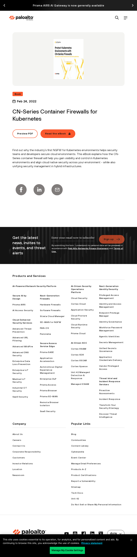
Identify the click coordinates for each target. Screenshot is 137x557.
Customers (18, 457)
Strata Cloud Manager (52, 316)
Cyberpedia (77, 452)
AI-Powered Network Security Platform (34, 286)
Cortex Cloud (78, 304)
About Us (17, 434)
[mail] (57, 189)
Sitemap (76, 487)
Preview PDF (25, 133)
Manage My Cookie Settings (67, 550)
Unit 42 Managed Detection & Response (80, 375)
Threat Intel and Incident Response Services (109, 381)
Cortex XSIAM (78, 349)
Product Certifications (83, 475)
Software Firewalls (50, 310)
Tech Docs (77, 493)
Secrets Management (111, 342)
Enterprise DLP (48, 379)
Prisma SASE (47, 352)
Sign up (109, 239)
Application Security (82, 310)
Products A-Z (78, 469)
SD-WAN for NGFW (50, 322)
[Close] (131, 540)
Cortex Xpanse (79, 366)
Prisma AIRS (19, 304)
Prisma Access (48, 385)
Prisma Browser (48, 390)
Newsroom (18, 475)
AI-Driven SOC (79, 343)
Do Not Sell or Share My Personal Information (96, 504)
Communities (78, 440)
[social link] (66, 534)
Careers (16, 440)
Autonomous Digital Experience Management (51, 370)
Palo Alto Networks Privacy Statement (88, 248)
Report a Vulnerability (83, 481)
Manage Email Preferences (86, 463)
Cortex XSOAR (79, 360)
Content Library (79, 446)
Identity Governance (110, 322)
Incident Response (109, 399)
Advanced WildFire (22, 346)
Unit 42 (75, 498)
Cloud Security (79, 298)
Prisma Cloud (78, 333)
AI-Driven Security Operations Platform (81, 289)
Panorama (45, 334)
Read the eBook (55, 133)
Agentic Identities (109, 336)
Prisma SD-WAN (49, 396)
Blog (73, 434)
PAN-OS (44, 328)
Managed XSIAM (80, 384)
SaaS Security (20, 397)
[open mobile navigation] (125, 18)
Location (17, 469)
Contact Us (18, 446)
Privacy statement (91, 543)
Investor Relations (22, 463)
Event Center (78, 457)
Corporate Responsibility (26, 452)
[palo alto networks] (21, 18)
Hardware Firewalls (50, 304)
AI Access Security (22, 310)
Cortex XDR (77, 354)
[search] (117, 18)
